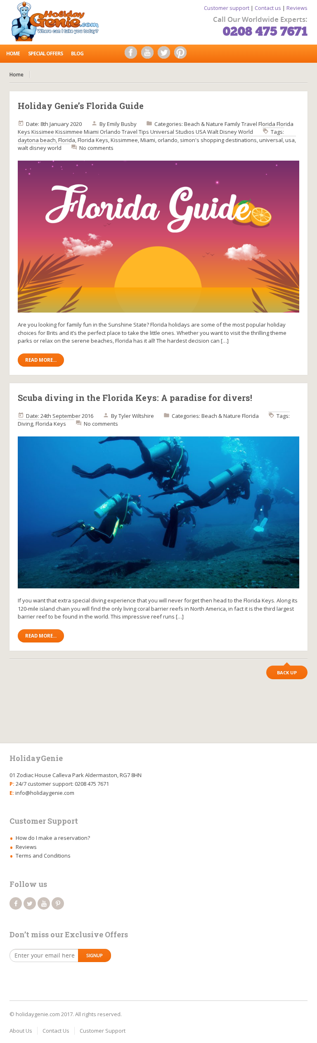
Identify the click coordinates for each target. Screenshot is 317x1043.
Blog (77, 53)
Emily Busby (122, 124)
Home (13, 53)
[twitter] (30, 903)
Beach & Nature (203, 124)
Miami (91, 131)
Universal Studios (172, 131)
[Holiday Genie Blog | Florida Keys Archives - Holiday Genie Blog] (57, 20)
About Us (20, 1030)
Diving (25, 423)
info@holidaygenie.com (44, 792)
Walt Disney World (230, 131)
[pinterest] (58, 903)
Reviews (297, 8)
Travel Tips (135, 131)
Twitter (166, 54)
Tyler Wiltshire (136, 416)
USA (201, 131)
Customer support (226, 8)
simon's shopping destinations (218, 140)
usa (290, 140)
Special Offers (45, 53)
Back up (287, 672)
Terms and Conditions (43, 855)
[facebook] (15, 903)
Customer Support (102, 1030)
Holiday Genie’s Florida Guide (81, 105)
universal (271, 140)
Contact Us (56, 1030)
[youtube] (44, 903)
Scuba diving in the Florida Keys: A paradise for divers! (135, 397)
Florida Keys (93, 140)
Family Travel (241, 124)
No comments (96, 148)
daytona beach (37, 140)
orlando (167, 140)
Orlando (110, 131)
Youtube (149, 54)
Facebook (133, 54)
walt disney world (40, 148)
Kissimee (42, 131)
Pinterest (182, 54)
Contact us (268, 8)
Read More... (41, 360)
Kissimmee (69, 131)
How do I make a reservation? (53, 838)
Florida (266, 124)
